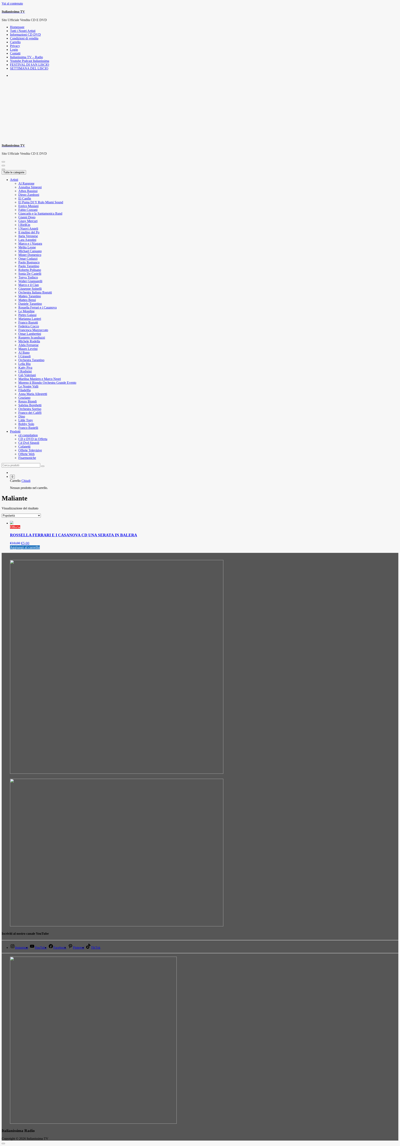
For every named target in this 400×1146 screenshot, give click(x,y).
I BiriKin (24, 225)
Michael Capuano (30, 251)
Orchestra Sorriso (29, 409)
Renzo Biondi (27, 401)
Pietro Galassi (27, 315)
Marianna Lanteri (29, 318)
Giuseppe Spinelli (30, 288)
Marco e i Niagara (30, 243)
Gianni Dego (26, 217)
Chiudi (25, 480)
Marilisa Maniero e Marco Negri (39, 379)
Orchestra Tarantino (31, 360)
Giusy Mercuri (28, 221)
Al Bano (24, 352)
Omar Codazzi (28, 258)
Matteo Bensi (27, 300)
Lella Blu (24, 364)
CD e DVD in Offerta (32, 439)
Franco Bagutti (28, 322)
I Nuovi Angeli (28, 228)
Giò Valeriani (27, 375)
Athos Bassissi (28, 191)
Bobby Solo (26, 424)
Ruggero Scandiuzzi (31, 337)
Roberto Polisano (29, 270)
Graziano (24, 397)
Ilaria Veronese (28, 236)
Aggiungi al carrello (25, 547)
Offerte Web (26, 454)
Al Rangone (26, 183)
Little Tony (25, 420)
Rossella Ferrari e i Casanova (37, 307)
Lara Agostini (27, 240)
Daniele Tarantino (30, 303)
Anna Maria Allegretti (32, 394)
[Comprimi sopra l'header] (3, 169)
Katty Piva (25, 367)
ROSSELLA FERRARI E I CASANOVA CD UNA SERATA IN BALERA (73, 535)
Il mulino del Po (28, 232)
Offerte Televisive (30, 450)
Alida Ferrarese (28, 345)
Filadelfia (24, 390)
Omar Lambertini (29, 334)
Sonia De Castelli (29, 273)
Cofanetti (24, 446)
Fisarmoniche (27, 458)
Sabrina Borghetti (29, 405)
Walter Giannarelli (30, 281)
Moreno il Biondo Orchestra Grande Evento (47, 382)
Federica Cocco (28, 326)
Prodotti (15, 431)
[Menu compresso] (3, 161)
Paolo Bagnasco (29, 262)
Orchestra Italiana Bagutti (35, 292)
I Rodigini (25, 371)
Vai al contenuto (12, 3)
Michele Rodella (29, 341)
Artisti (14, 179)
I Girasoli (24, 356)
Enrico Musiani (28, 206)
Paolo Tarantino (28, 266)
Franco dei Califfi (29, 412)
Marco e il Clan (28, 285)
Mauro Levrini (28, 349)
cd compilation (28, 435)
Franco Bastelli (28, 427)
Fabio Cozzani (28, 209)
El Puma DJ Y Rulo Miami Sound (40, 202)
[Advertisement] (200, 110)
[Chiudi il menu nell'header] (3, 165)
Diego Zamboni (28, 194)
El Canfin (24, 198)
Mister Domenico (29, 255)
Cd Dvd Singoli (28, 442)
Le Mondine (26, 311)
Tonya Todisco (28, 277)
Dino (21, 416)
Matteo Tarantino (29, 296)
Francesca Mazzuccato (33, 330)
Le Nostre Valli (28, 386)
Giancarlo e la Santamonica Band (40, 213)
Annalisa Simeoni (30, 187)
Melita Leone (27, 247)
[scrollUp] (3, 1143)
